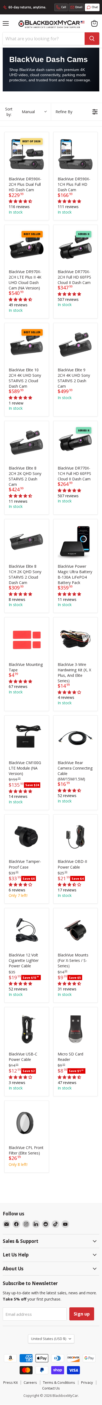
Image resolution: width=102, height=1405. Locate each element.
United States (48, 1338)
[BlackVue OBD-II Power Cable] (76, 837)
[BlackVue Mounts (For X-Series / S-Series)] (76, 930)
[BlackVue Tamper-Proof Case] (27, 837)
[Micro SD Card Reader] (76, 1029)
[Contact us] (76, 7)
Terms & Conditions (59, 1382)
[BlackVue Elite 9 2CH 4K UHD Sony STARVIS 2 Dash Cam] (76, 345)
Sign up (82, 1314)
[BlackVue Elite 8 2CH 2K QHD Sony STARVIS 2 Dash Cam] (27, 443)
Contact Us (51, 1388)
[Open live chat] (92, 7)
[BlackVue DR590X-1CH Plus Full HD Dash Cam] (76, 154)
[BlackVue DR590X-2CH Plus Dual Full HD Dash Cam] (27, 154)
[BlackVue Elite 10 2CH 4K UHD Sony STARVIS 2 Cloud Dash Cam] (27, 345)
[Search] (92, 38)
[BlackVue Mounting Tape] (27, 639)
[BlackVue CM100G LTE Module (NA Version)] (27, 738)
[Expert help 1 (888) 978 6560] (61, 7)
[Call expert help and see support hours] (61, 7)
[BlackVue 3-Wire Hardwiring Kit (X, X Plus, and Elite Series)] (76, 639)
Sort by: (20, 111)
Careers (30, 1382)
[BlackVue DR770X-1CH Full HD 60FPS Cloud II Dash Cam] (76, 443)
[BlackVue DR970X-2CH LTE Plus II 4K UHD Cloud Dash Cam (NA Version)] (27, 247)
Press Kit (10, 1382)
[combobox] (44, 38)
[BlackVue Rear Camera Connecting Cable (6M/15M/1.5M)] (76, 738)
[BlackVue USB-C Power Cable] (27, 1029)
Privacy (87, 1382)
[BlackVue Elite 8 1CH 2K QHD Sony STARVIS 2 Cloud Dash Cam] (27, 541)
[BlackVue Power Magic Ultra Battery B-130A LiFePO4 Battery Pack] (76, 541)
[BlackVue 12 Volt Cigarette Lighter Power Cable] (27, 930)
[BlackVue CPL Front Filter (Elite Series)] (27, 1123)
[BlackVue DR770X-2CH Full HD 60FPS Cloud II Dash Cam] (76, 247)
